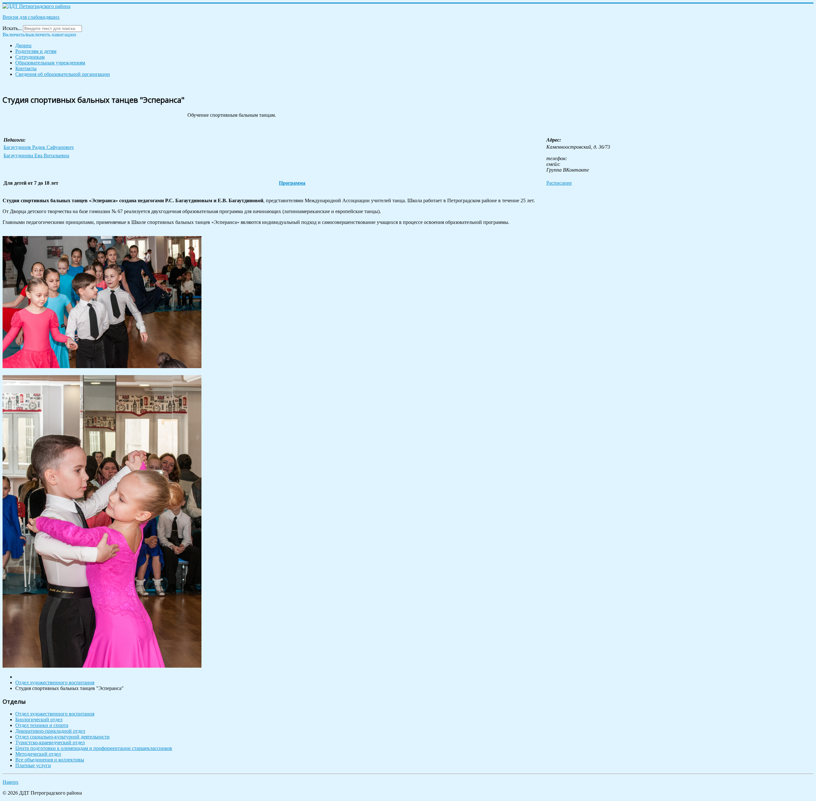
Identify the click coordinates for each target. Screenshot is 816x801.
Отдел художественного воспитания (54, 713)
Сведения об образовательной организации (62, 74)
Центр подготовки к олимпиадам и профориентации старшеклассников (93, 748)
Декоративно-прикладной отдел (50, 731)
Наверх (10, 782)
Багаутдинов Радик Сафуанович (39, 147)
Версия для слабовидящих (31, 17)
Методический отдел (38, 754)
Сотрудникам (30, 57)
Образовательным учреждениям (50, 62)
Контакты (26, 68)
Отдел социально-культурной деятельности (62, 736)
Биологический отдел (38, 719)
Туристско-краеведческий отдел (50, 742)
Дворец (23, 45)
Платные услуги (33, 765)
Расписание (559, 183)
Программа (292, 183)
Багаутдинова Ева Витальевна (36, 155)
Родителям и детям (35, 51)
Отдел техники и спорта (41, 725)
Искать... (12, 28)
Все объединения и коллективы (49, 759)
